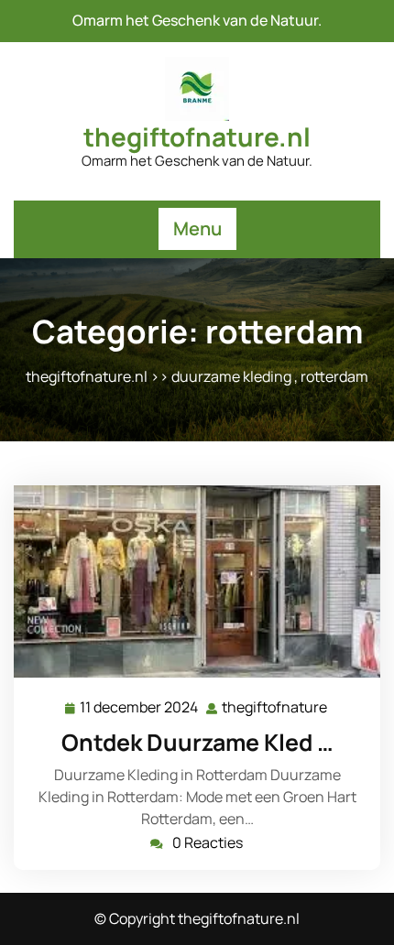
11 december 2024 (140, 708)
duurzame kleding (231, 376)
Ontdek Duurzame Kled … (197, 742)
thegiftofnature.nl (197, 136)
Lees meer (190, 582)
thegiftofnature (275, 707)
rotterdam (334, 376)
